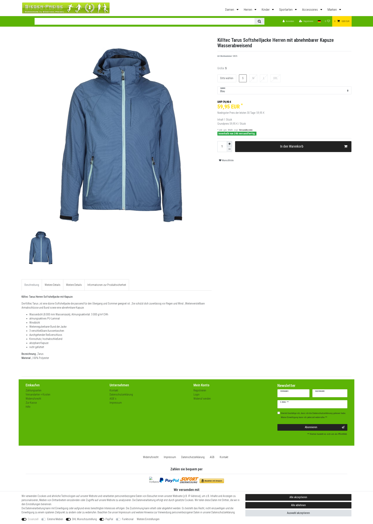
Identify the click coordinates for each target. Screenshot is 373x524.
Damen (230, 9)
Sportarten (286, 9)
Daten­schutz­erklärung (193, 457)
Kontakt (114, 390)
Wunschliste (227, 160)
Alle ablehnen (298, 505)
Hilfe (28, 406)
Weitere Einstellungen (148, 519)
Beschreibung (31, 284)
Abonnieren (311, 427)
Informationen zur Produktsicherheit (106, 284)
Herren (248, 9)
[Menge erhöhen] (229, 144)
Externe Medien (55, 519)
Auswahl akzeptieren (298, 512)
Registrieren (199, 390)
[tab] (32, 285)
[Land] (319, 21)
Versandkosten (245, 130)
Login (196, 394)
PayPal (109, 519)
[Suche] (259, 21)
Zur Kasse (31, 402)
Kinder (266, 9)
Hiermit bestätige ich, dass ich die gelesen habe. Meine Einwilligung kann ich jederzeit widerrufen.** (313, 415)
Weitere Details (52, 284)
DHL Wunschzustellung (84, 519)
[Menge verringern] (229, 149)
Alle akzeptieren (298, 497)
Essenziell (33, 519)
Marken (333, 9)
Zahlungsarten (33, 390)
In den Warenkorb (291, 146)
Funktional (127, 519)
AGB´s (113, 398)
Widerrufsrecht (33, 398)
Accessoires (310, 9)
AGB (212, 457)
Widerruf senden (202, 398)
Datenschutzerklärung (121, 394)
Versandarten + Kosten (38, 394)
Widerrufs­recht (151, 457)
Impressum (116, 402)
